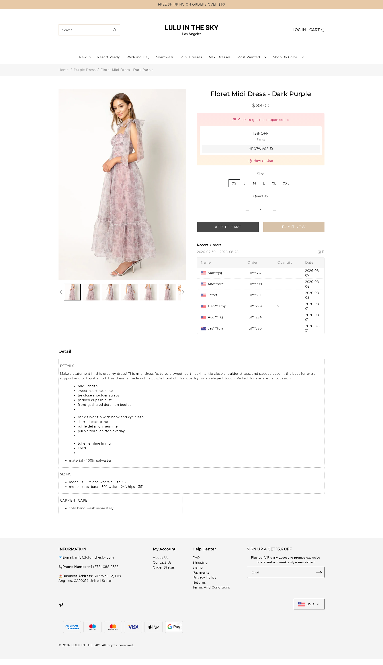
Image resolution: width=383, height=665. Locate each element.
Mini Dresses (191, 57)
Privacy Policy (205, 577)
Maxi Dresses (220, 57)
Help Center (204, 549)
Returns (199, 583)
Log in (299, 30)
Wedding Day (138, 57)
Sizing (198, 567)
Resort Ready (108, 57)
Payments (201, 573)
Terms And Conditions (211, 587)
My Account (164, 549)
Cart (314, 30)
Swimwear (165, 57)
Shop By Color (285, 57)
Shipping (200, 563)
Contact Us (162, 563)
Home (64, 70)
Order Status (164, 567)
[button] (61, 292)
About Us (161, 558)
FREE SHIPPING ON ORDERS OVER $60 (191, 4)
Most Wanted (248, 57)
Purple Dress (85, 70)
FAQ (196, 558)
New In (85, 57)
